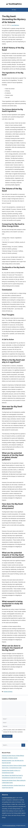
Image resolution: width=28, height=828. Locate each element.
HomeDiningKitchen (11, 825)
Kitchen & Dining (8, 691)
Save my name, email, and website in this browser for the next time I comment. (14, 731)
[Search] (23, 745)
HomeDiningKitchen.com (8, 797)
